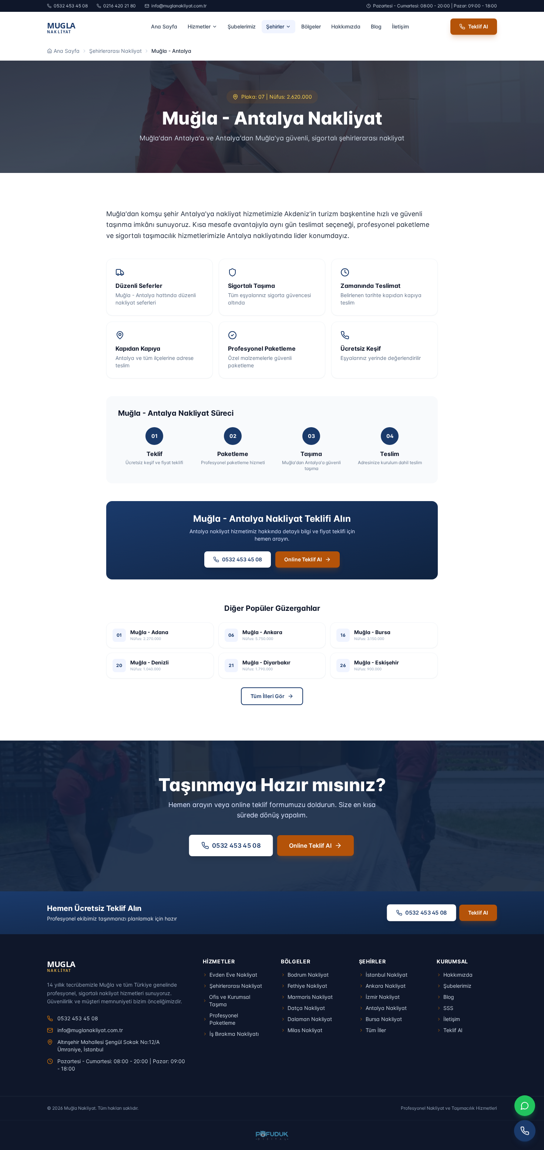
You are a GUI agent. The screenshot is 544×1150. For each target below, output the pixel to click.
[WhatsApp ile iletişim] (524, 1105)
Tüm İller (376, 1030)
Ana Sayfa (164, 26)
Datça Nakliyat (306, 1008)
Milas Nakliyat (305, 1030)
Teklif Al (478, 26)
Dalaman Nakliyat (310, 1019)
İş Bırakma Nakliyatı (234, 1034)
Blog (376, 26)
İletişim (400, 26)
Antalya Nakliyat (386, 1008)
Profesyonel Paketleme (223, 1019)
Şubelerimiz (242, 26)
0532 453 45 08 (71, 5)
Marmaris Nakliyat (310, 997)
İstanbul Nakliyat (386, 975)
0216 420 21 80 (119, 5)
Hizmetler (199, 26)
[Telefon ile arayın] (524, 1131)
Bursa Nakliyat (384, 1019)
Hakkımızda (345, 26)
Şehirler (275, 26)
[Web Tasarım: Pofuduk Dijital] (272, 1135)
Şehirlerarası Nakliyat (115, 51)
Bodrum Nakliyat (308, 975)
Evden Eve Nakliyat (233, 975)
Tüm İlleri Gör (268, 696)
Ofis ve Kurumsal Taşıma (229, 1000)
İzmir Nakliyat (383, 997)
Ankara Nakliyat (386, 986)
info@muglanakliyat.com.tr (178, 5)
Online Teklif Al (303, 559)
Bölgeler (311, 26)
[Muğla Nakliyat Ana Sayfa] (78, 26)
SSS (448, 1008)
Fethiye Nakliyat (307, 986)
